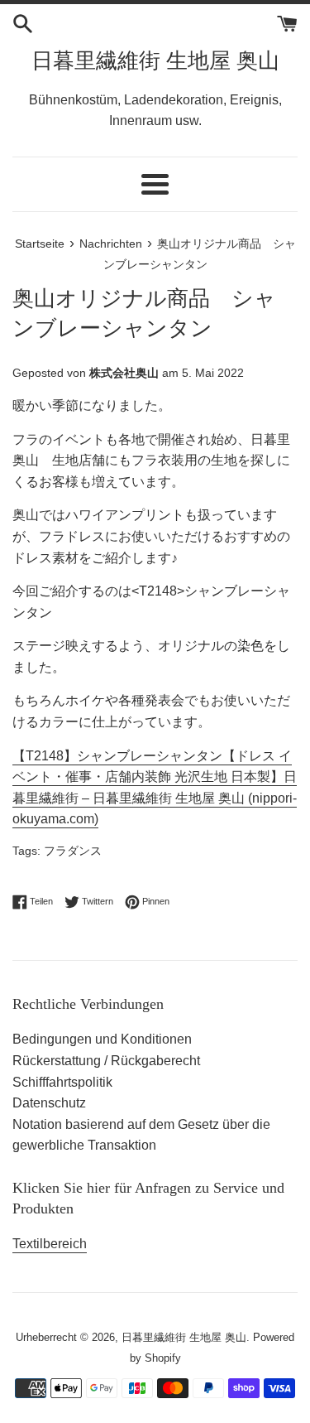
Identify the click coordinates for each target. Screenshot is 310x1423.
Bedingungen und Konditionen (102, 1039)
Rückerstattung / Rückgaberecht (106, 1061)
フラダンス (73, 851)
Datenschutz (49, 1103)
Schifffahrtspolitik (62, 1082)
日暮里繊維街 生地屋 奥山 (155, 61)
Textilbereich (49, 1244)
